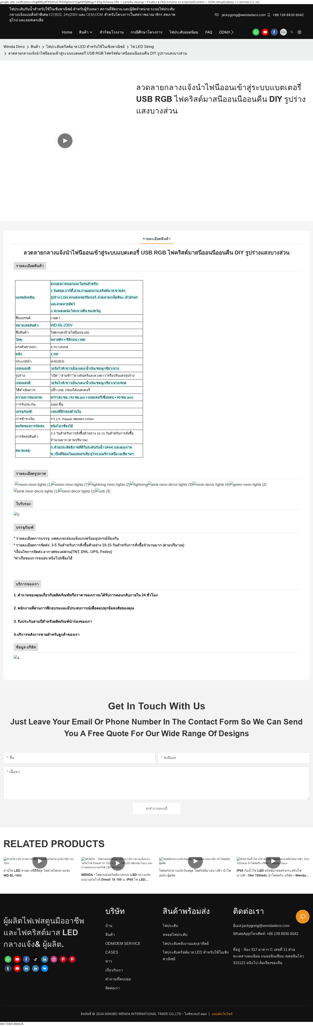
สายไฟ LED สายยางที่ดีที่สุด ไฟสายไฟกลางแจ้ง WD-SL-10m (36, 873)
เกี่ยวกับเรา (114, 970)
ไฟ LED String (142, 47)
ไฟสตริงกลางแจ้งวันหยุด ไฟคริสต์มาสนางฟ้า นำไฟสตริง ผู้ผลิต (195, 873)
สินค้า (35, 47)
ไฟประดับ (170, 926)
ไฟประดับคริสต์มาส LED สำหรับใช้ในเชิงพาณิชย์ (85, 47)
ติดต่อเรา (112, 988)
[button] (232, 32)
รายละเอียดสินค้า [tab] (156, 239)
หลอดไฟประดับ (175, 935)
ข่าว (108, 961)
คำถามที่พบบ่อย (118, 979)
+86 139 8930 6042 (288, 15)
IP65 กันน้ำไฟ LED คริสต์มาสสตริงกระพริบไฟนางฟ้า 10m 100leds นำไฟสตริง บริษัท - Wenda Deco (271, 873)
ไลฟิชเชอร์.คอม (196, 1014)
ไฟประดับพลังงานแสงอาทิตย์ (186, 944)
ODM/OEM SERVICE (122, 944)
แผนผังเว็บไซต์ (222, 1014)
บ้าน (108, 926)
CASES (111, 952)
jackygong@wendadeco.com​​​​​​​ (243, 15)
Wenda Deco (14, 47)
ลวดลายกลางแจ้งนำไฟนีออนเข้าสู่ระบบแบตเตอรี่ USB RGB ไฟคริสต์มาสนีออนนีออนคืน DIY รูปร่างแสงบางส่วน (97, 53)
